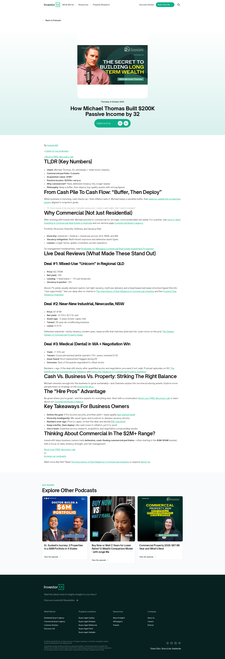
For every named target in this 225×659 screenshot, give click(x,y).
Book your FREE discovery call (154, 398)
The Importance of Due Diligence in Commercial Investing (125, 291)
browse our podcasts (55, 456)
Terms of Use (166, 648)
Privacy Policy (155, 648)
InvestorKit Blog (85, 386)
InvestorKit (52, 145)
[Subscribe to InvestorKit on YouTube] (179, 643)
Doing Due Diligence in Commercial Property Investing (118, 371)
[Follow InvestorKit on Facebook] (167, 643)
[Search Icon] (178, 4)
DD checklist (118, 421)
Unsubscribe (176, 648)
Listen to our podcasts (57, 151)
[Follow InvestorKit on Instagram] (171, 643)
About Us (145, 462)
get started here (126, 414)
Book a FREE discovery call (59, 156)
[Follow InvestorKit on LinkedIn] (175, 643)
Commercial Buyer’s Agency (128, 223)
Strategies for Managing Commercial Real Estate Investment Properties (117, 248)
